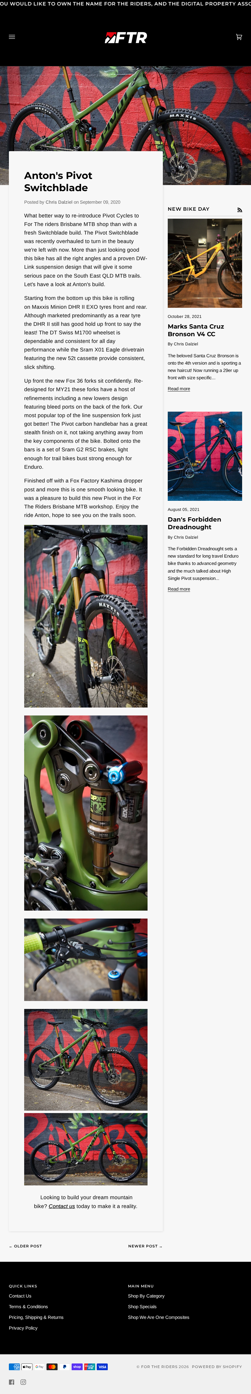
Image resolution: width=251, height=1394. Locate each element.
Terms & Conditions (28, 1306)
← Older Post (25, 1246)
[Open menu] (18, 37)
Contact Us (20, 1295)
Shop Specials (142, 1306)
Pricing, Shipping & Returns (36, 1317)
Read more (179, 388)
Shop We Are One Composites (158, 1317)
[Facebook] (11, 1382)
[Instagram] (23, 1382)
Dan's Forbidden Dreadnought (194, 523)
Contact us (62, 1206)
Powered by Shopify (217, 1366)
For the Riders (159, 1366)
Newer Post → (145, 1246)
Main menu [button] (141, 1286)
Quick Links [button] (23, 1286)
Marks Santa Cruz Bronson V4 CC (196, 330)
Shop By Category (146, 1295)
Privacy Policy (23, 1327)
